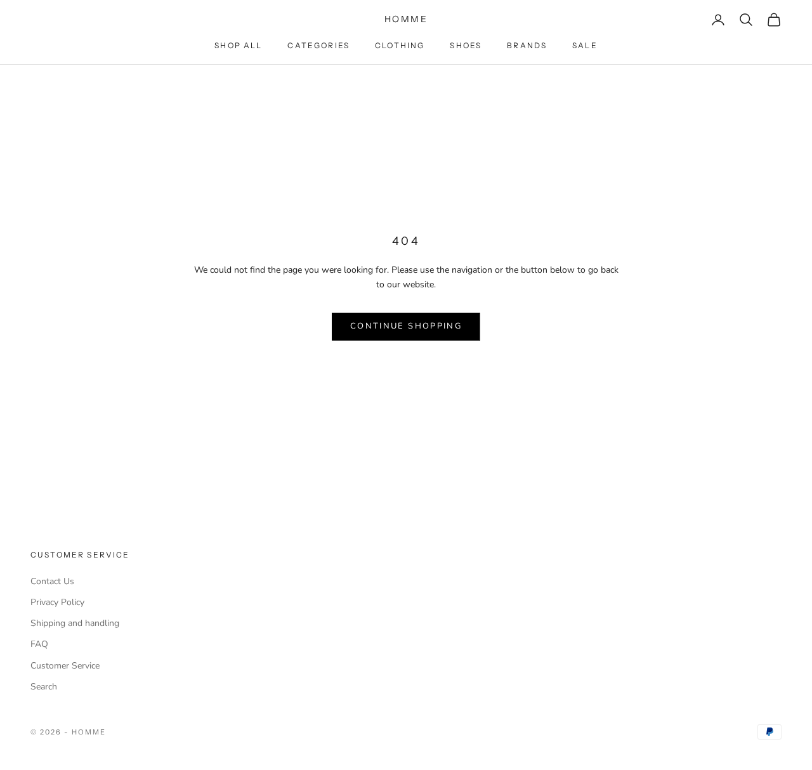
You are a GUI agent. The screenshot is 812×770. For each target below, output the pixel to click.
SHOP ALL (238, 45)
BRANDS (527, 45)
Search (43, 687)
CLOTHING (399, 45)
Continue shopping (406, 326)
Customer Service (65, 666)
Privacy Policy (57, 602)
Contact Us (52, 581)
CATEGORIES (318, 45)
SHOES (465, 45)
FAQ (39, 644)
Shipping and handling (74, 623)
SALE (585, 45)
